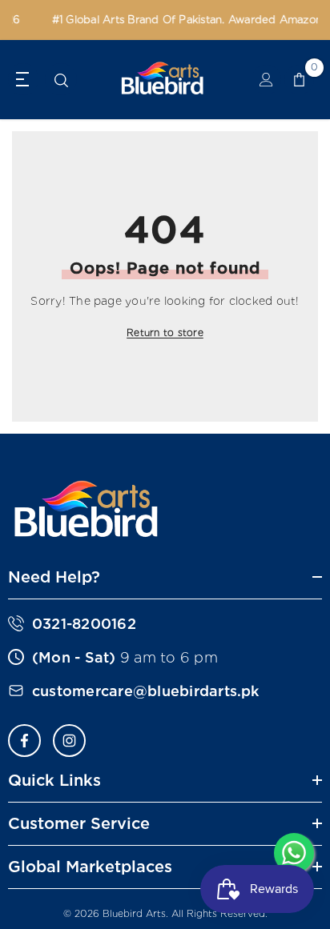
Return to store (165, 332)
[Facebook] (24, 740)
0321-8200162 (84, 623)
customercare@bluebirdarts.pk (146, 691)
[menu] (23, 79)
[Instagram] (69, 740)
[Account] (266, 79)
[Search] (61, 80)
